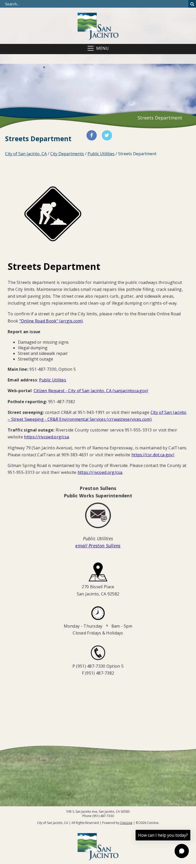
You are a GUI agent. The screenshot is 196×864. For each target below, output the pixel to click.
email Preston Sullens (97, 546)
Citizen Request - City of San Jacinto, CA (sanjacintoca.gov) (91, 390)
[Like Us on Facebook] (92, 135)
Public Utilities (101, 154)
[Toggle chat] (182, 851)
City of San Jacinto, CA (26, 154)
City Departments (67, 154)
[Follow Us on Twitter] (107, 135)
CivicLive (126, 823)
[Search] (192, 4)
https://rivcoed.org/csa (46, 437)
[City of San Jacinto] (98, 26)
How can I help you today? (163, 835)
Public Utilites (52, 380)
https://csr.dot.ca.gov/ (152, 455)
